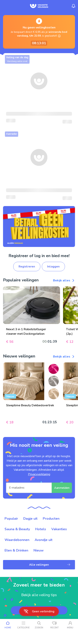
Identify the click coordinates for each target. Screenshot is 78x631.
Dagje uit (30, 518)
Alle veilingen (39, 565)
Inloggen (53, 266)
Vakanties (59, 529)
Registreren (27, 266)
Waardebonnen (17, 540)
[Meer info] (59, 36)
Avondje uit (43, 540)
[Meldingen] (73, 6)
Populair (11, 518)
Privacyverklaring (39, 474)
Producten (51, 518)
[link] (39, 226)
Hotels (40, 529)
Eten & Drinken (16, 550)
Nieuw (39, 550)
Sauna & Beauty (17, 529)
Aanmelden (61, 488)
